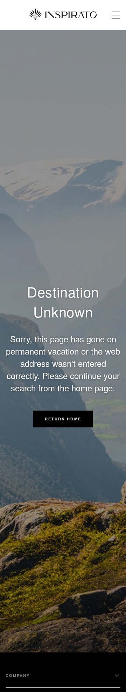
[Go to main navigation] (116, 15)
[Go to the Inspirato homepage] (63, 14)
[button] (63, 419)
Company (18, 675)
